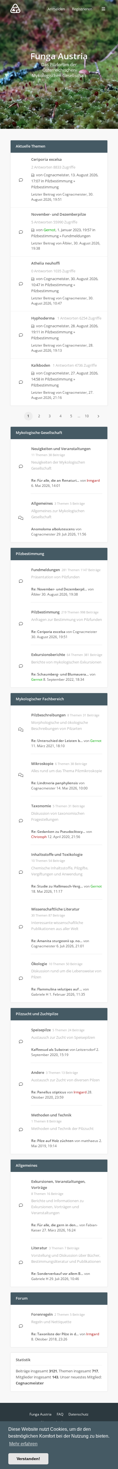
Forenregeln (42, 1314)
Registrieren (82, 9)
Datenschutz (78, 1414)
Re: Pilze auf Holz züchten (52, 1140)
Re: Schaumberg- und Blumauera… (60, 674)
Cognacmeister (56, 174)
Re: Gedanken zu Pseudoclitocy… (58, 831)
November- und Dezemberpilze (58, 214)
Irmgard (93, 480)
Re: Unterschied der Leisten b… (57, 740)
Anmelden (56, 9)
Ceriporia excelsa (46, 159)
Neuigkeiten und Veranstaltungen (61, 448)
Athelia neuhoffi (45, 263)
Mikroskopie (42, 763)
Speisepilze (41, 1029)
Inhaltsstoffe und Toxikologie (56, 854)
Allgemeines (42, 503)
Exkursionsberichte (48, 654)
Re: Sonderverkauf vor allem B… (57, 1273)
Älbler (67, 243)
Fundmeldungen (76, 235)
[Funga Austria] (15, 8)
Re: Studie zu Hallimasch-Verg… (57, 886)
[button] (98, 416)
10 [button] (87, 416)
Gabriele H (39, 994)
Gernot (50, 229)
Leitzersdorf (85, 1049)
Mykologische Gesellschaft (39, 432)
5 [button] (71, 416)
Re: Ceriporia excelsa (48, 631)
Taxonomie (41, 805)
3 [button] (50, 416)
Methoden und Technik (51, 1115)
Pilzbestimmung (58, 180)
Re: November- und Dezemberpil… (59, 589)
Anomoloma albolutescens (53, 529)
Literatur (39, 1247)
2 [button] (39, 416)
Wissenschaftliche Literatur (55, 909)
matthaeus (89, 1140)
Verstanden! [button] (28, 1458)
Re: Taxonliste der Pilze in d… (55, 1334)
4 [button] (61, 416)
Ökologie (39, 963)
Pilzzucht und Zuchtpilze (37, 1013)
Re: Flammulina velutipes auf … (56, 989)
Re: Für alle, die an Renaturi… (55, 480)
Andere (37, 1072)
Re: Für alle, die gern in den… (54, 1225)
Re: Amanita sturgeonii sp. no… (56, 940)
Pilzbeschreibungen (48, 715)
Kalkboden (40, 365)
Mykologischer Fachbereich (40, 698)
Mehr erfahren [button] (23, 1443)
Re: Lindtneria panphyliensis (54, 783)
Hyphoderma (43, 318)
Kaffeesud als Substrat (50, 1049)
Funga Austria (41, 1414)
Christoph (39, 836)
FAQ (60, 1414)
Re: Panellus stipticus (48, 1092)
